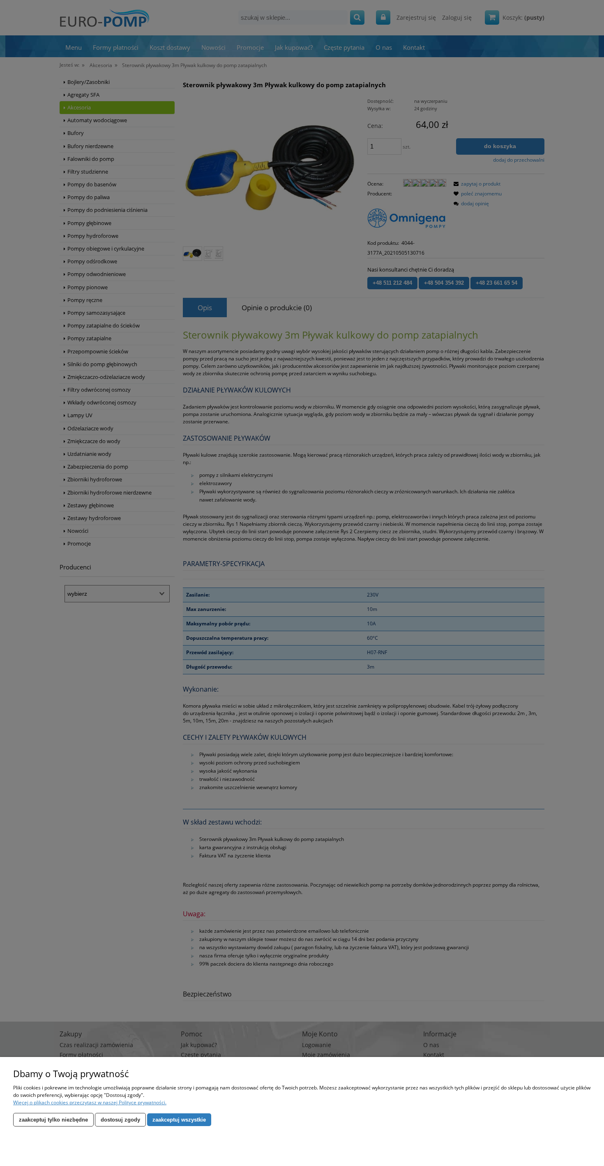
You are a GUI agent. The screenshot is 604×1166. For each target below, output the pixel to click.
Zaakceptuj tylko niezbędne (53, 1120)
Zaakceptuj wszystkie (179, 1120)
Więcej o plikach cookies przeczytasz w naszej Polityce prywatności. (89, 1102)
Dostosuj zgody (120, 1120)
